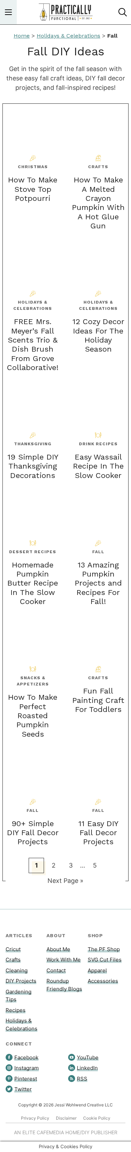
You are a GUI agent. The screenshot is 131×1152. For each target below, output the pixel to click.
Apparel (97, 970)
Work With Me (63, 959)
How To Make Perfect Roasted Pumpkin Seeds (32, 715)
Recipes (16, 1010)
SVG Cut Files (105, 959)
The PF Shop (104, 949)
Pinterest (25, 1078)
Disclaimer (66, 1118)
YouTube (88, 1057)
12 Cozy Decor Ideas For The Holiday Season (98, 335)
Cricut (13, 949)
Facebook (26, 1057)
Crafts (13, 959)
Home (22, 35)
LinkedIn (87, 1068)
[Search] (122, 12)
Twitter (23, 1089)
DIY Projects (21, 981)
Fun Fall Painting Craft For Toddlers (98, 700)
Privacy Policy (35, 1118)
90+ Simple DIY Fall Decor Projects (33, 832)
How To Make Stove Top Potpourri (32, 189)
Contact (56, 970)
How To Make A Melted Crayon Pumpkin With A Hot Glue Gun (98, 202)
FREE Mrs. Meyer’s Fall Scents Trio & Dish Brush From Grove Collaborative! (32, 344)
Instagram (26, 1068)
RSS (82, 1078)
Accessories (103, 981)
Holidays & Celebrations (68, 35)
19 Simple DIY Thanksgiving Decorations (32, 466)
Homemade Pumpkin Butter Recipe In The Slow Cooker (32, 583)
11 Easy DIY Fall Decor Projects (98, 832)
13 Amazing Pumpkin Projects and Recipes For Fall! (98, 583)
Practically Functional (66, 12)
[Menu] (8, 12)
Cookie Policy (96, 1118)
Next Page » (65, 882)
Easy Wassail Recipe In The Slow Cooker (98, 466)
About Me (58, 949)
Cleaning (17, 970)
